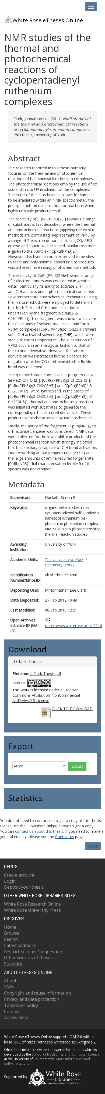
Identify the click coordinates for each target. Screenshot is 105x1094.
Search (11, 939)
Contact (12, 1011)
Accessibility (16, 1017)
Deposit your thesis (24, 887)
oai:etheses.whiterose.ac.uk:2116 (73, 625)
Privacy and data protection (31, 999)
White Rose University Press (32, 910)
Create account (19, 875)
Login (10, 881)
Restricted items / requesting (33, 951)
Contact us (64, 836)
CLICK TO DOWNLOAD (72, 708)
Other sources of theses (28, 958)
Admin (93, 846)
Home (10, 927)
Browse (11, 933)
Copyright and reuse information (37, 993)
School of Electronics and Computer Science (65, 1054)
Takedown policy (21, 1005)
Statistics (13, 964)
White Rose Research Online (32, 904)
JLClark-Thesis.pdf (45, 673)
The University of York (64, 559)
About (10, 981)
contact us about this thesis (39, 831)
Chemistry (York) (59, 564)
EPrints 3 (77, 1049)
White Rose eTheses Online (47, 20)
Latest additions (20, 945)
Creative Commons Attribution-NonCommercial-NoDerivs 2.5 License (46, 695)
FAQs (9, 987)
